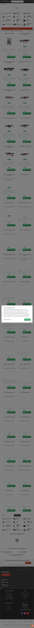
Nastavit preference (7, 319)
